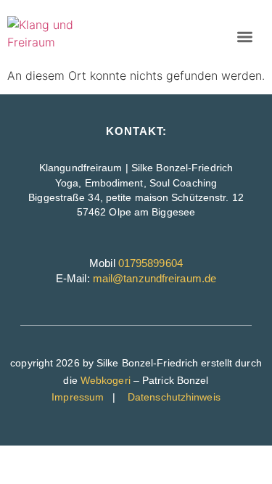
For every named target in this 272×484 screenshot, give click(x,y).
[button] (244, 36)
